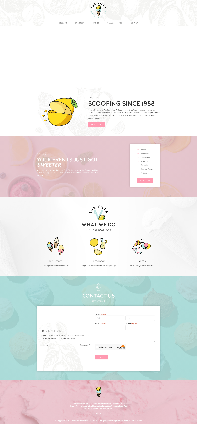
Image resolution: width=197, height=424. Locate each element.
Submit (101, 357)
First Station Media (134, 421)
